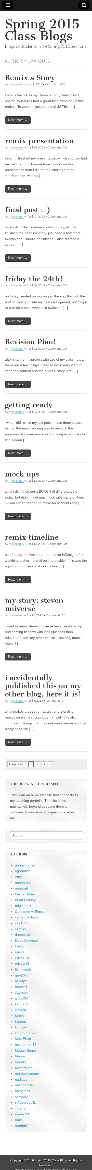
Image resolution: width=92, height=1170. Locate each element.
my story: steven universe (34, 604)
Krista (19, 1016)
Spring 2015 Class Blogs (42, 30)
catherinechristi (27, 917)
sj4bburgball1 (25, 1102)
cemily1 (21, 929)
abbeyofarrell (25, 865)
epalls (19, 952)
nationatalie (24, 1085)
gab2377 (22, 975)
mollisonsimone (27, 1073)
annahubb (23, 883)
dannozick (23, 935)
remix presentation (39, 140)
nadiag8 (21, 1079)
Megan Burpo (25, 1050)
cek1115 (21, 923)
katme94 (21, 1004)
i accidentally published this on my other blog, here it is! (43, 685)
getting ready (29, 405)
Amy (18, 877)
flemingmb (23, 969)
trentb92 (21, 1126)
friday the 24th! (34, 278)
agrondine (23, 871)
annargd (21, 888)
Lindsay (21, 1027)
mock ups (22, 474)
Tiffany (20, 1108)
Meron (20, 1056)
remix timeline (32, 537)
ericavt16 (22, 963)
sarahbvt (21, 1097)
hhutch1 (21, 987)
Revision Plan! (30, 341)
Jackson (21, 992)
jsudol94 (21, 998)
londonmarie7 (25, 1033)
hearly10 (21, 981)
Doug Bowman (26, 940)
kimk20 (20, 1010)
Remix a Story (30, 77)
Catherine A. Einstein (31, 912)
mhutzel (21, 1062)
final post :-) (28, 209)
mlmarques (16, 84)
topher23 (22, 1114)
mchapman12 (25, 1045)
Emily (19, 946)
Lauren (20, 1022)
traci (18, 1120)
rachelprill (22, 1091)
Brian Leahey (25, 900)
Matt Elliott (23, 1039)
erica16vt (22, 958)
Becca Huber (25, 894)
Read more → (18, 120)
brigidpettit (23, 906)
